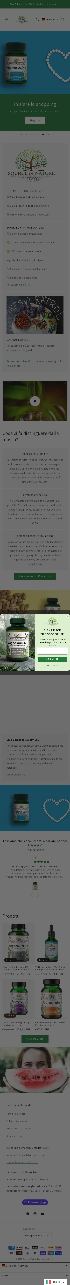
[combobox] (55, 1282)
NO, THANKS (52, 666)
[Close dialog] (68, 616)
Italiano (56, 1281)
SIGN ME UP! (52, 659)
